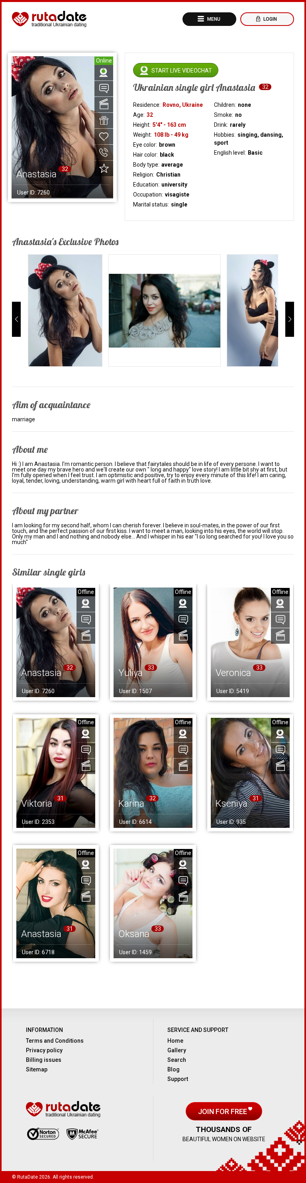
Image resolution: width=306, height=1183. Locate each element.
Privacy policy (44, 1050)
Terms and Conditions (55, 1041)
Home (175, 1041)
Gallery (176, 1050)
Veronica (233, 672)
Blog (173, 1069)
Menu (213, 19)
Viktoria (36, 803)
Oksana (133, 933)
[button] (16, 319)
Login (269, 19)
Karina (131, 803)
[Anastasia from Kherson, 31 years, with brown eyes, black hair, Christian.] (55, 903)
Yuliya (130, 672)
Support (177, 1079)
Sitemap (36, 1069)
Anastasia (41, 672)
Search (176, 1060)
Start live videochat (181, 70)
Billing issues (43, 1060)
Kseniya (231, 803)
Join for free (223, 1111)
